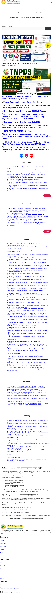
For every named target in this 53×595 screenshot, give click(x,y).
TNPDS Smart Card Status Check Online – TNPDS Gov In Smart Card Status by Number (25, 97)
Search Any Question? (7, 26)
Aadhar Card (3, 546)
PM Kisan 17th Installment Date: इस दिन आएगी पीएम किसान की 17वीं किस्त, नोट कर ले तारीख (26, 392)
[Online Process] (11, 2)
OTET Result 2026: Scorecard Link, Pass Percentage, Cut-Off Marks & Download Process (28, 265)
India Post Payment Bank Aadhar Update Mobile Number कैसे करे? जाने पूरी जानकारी (26, 208)
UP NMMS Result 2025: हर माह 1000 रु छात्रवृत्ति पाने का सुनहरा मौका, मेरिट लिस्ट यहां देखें (25, 344)
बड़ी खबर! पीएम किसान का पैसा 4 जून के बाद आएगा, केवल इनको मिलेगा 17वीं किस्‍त (22, 389)
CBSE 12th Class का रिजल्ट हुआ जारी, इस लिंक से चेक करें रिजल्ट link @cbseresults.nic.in (25, 336)
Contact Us (2, 565)
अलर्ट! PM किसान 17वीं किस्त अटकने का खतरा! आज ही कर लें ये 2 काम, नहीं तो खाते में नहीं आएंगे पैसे (26, 387)
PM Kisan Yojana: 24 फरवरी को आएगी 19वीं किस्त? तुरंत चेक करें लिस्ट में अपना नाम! (24, 401)
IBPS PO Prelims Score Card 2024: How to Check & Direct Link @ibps (23, 355)
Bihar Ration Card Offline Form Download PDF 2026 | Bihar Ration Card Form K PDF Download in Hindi (25, 126)
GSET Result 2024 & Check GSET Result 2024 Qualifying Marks (22, 350)
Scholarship (31, 18)
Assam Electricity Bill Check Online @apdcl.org (23, 102)
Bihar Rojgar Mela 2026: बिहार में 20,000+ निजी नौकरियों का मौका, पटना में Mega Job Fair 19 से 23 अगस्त (26, 106)
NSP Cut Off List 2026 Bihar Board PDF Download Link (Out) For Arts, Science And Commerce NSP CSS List (25, 143)
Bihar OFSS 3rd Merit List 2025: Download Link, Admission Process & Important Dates (27, 429)
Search (47, 28)
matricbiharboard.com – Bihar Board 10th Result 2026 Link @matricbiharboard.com (27, 253)
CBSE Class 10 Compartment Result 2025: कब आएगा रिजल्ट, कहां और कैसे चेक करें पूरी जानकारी (27, 268)
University (2, 549)
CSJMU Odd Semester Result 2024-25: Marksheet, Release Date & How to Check (26, 315)
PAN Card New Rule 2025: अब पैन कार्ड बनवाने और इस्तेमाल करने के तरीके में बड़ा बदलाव (25, 219)
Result (23, 18)
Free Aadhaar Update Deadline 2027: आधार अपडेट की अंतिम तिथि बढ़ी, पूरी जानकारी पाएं (25, 214)
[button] (52, 2)
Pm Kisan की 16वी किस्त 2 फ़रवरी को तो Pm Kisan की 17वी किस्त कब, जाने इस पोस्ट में (24, 391)
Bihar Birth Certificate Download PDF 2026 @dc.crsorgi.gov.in (19, 64)
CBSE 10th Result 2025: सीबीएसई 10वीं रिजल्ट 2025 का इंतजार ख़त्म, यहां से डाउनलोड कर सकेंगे (26, 288)
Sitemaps (2, 575)
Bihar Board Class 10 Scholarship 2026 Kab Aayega (25, 111)
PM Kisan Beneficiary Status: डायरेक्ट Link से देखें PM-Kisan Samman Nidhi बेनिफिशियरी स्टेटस (27, 403)
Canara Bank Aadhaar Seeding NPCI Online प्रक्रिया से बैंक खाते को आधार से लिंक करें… (25, 173)
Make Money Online (5, 555)
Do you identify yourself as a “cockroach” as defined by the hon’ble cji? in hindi (25, 177)
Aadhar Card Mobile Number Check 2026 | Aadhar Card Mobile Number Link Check (27, 210)
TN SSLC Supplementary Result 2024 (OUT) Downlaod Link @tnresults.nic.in (25, 325)
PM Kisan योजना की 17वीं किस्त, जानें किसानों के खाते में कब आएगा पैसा (20, 394)
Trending (2, 540)
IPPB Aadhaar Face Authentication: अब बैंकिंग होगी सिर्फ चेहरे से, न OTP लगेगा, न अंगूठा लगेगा (26, 222)
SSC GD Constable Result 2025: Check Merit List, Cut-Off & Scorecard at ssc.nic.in (26, 313)
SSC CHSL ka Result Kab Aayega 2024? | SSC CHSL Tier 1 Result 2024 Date (24, 366)
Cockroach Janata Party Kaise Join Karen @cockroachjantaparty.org (23, 179)
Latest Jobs (14, 18)
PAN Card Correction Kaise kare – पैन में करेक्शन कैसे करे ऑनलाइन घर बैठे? (23, 211)
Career (39, 18)
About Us (2, 562)
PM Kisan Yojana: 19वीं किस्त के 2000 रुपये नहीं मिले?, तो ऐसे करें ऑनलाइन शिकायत (24, 397)
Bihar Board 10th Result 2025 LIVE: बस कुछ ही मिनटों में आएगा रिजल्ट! (22, 293)
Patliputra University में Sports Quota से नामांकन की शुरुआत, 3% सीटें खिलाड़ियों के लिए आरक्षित (26, 442)
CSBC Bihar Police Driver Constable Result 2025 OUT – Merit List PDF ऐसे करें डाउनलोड (27, 267)
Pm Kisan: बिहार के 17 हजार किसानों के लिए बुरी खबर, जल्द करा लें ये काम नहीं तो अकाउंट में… (25, 386)
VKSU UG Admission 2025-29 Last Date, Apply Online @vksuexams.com (24, 431)
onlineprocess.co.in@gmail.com (11, 588)
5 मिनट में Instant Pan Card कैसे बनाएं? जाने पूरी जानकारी (18, 213)
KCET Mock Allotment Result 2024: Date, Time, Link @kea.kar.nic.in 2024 (24, 367)
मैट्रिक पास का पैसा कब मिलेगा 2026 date (18, 131)
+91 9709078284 (9, 585)
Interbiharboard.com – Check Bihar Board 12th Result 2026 (21, 257)
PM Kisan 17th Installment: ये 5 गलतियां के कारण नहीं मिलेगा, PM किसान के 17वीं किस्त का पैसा (26, 395)
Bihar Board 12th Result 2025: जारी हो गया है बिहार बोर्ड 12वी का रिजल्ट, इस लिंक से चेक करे (26, 298)
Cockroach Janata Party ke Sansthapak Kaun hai (18, 180)
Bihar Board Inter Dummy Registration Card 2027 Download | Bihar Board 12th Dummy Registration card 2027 (25, 149)
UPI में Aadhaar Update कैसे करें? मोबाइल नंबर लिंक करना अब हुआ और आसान (22, 221)
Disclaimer (2, 569)
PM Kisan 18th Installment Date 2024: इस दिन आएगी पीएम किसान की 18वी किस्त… (24, 404)
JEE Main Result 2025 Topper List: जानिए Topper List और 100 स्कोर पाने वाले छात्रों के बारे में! (26, 349)
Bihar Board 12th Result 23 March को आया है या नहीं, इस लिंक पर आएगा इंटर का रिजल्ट (25, 308)
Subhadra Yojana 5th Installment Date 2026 (22, 122)
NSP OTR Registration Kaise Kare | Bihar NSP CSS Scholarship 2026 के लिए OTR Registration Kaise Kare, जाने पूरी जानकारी (26, 136)
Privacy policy (3, 572)
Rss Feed (2, 578)
